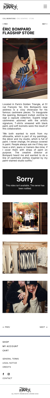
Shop (6, 342)
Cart (6, 350)
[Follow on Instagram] (9, 374)
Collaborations (9, 18)
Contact (7, 378)
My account (10, 346)
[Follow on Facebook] (3, 374)
